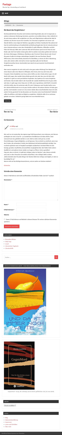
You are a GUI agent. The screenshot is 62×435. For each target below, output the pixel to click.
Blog (6, 417)
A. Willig (12, 126)
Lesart (7, 244)
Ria (13, 25)
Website (6, 215)
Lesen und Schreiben (11, 424)
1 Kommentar (19, 25)
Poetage (7, 4)
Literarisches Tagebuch (11, 246)
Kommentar (8, 180)
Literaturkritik (9, 248)
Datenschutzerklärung (11, 420)
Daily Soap (7, 101)
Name (6, 204)
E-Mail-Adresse (9, 209)
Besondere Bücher (10, 239)
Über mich (8, 426)
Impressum (8, 422)
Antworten (7, 165)
